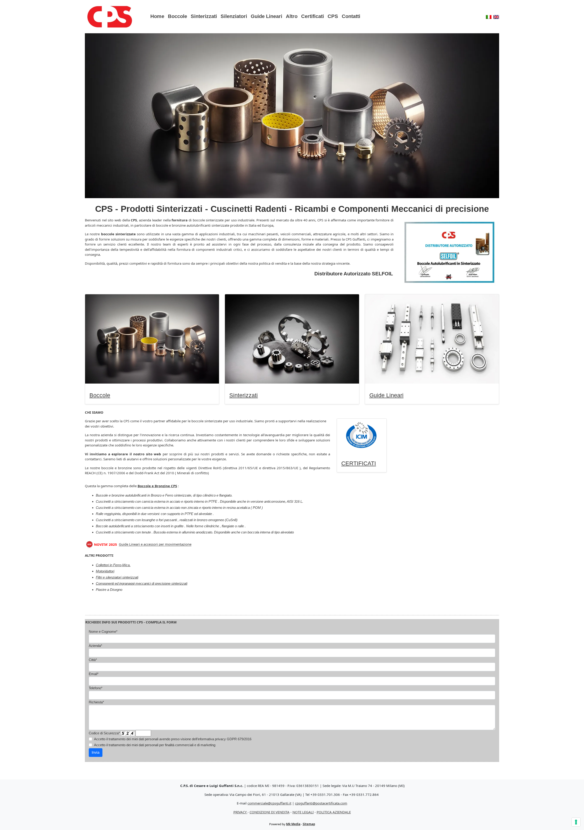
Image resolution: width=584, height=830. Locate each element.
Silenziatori (234, 16)
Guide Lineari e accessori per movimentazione (155, 544)
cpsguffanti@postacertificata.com (321, 803)
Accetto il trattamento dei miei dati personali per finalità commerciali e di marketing (154, 745)
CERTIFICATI (358, 463)
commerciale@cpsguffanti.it (269, 803)
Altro (291, 16)
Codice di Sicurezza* (104, 733)
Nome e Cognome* (103, 631)
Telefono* (95, 688)
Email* (94, 674)
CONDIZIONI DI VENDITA (269, 812)
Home (157, 16)
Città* (93, 660)
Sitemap (309, 824)
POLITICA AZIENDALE (334, 812)
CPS (333, 16)
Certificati (312, 16)
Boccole (177, 16)
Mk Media (293, 824)
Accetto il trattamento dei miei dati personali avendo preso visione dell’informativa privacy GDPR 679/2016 (172, 739)
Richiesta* (96, 702)
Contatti (351, 16)
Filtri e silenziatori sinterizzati (117, 577)
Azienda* (95, 646)
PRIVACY (240, 812)
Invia (95, 752)
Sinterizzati (204, 16)
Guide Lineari (266, 16)
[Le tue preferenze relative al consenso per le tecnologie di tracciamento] (576, 822)
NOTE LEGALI (303, 812)
